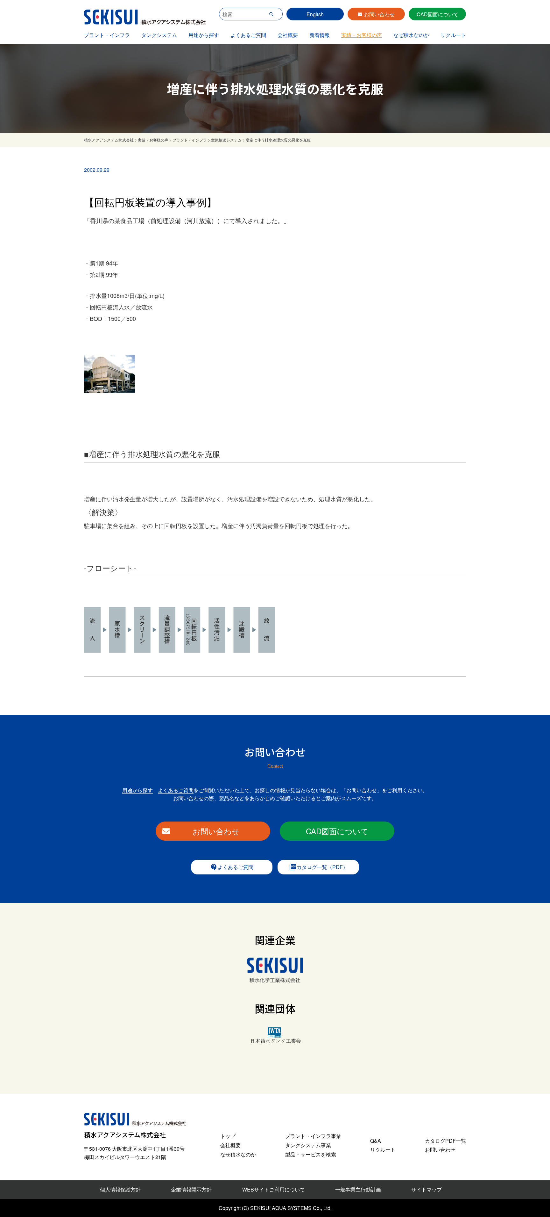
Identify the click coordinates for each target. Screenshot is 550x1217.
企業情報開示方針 (191, 1189)
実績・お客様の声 (361, 35)
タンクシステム (159, 35)
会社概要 (288, 35)
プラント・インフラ (107, 35)
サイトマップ (426, 1189)
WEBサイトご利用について (273, 1189)
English (315, 14)
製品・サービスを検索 (310, 1154)
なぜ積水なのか (411, 35)
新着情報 (319, 35)
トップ (228, 1136)
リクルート (453, 35)
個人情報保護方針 (120, 1189)
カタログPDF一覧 (445, 1140)
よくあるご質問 (248, 35)
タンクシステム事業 (308, 1145)
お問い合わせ (379, 14)
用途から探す (203, 35)
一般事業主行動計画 (358, 1189)
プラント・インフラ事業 (313, 1136)
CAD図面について (437, 14)
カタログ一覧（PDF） (318, 867)
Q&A (375, 1140)
